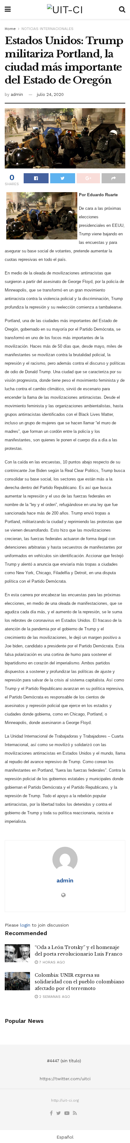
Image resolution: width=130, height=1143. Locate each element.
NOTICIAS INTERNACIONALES (47, 29)
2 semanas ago (54, 996)
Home (10, 29)
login (25, 925)
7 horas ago (51, 962)
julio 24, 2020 (50, 94)
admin (17, 94)
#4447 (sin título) (64, 1060)
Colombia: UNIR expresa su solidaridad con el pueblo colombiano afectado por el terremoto (79, 981)
